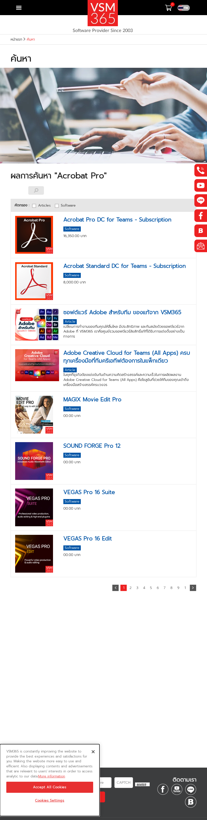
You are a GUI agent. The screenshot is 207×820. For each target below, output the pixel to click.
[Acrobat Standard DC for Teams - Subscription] (37, 281)
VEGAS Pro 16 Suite (89, 492)
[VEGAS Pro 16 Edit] (37, 554)
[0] (171, 9)
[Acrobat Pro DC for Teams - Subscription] (37, 235)
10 (185, 588)
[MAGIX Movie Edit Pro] (37, 415)
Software (68, 205)
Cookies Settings (49, 800)
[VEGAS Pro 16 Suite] (37, 507)
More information (51, 776)
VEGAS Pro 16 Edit (87, 538)
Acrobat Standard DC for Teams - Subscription (124, 266)
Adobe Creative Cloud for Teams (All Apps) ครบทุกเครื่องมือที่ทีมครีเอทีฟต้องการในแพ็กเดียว (126, 357)
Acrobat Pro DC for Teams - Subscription (117, 219)
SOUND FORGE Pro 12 (92, 446)
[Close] (93, 751)
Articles (44, 205)
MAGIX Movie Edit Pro (92, 399)
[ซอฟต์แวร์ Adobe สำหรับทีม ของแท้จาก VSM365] (37, 325)
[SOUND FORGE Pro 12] (37, 461)
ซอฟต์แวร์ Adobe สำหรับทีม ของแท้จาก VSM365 (122, 312)
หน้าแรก (16, 39)
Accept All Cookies (49, 787)
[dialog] (49, 780)
